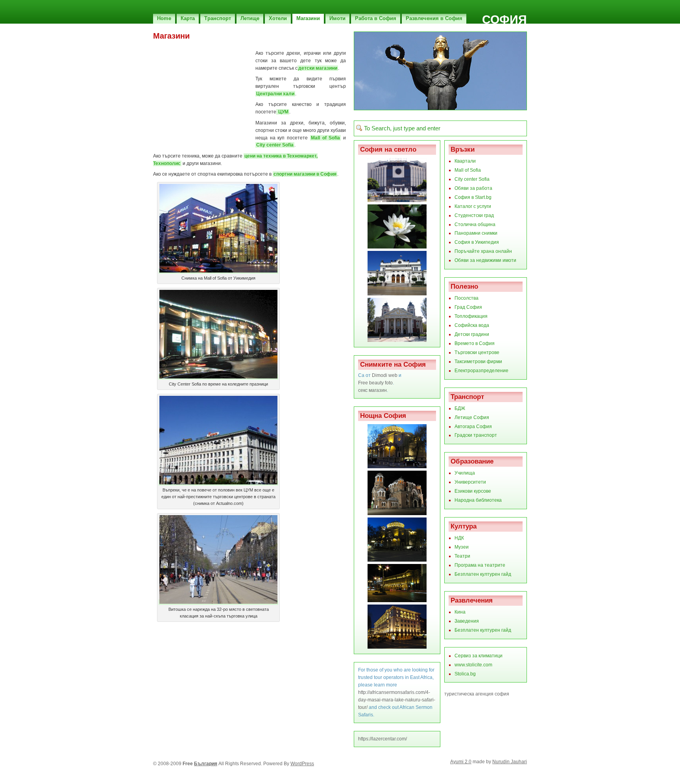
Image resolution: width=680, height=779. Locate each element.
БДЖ (460, 408)
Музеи (462, 547)
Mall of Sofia (325, 138)
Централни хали (275, 93)
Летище (249, 18)
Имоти (337, 18)
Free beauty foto (375, 383)
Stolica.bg (465, 674)
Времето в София (475, 343)
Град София (468, 307)
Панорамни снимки (476, 233)
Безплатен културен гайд (483, 574)
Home (164, 18)
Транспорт (217, 18)
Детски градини (472, 334)
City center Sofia (275, 145)
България (205, 763)
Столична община (475, 224)
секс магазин (372, 390)
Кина (460, 612)
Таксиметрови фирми (478, 361)
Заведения (467, 621)
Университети (470, 482)
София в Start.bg (473, 197)
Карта (188, 18)
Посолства (467, 298)
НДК (459, 538)
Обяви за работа (473, 188)
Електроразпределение (481, 370)
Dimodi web (384, 375)
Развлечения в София (434, 18)
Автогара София (473, 426)
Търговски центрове (477, 352)
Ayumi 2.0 (460, 761)
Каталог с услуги (473, 206)
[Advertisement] (245, 43)
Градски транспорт (476, 435)
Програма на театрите (480, 565)
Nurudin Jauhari (509, 761)
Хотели (278, 18)
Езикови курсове (473, 491)
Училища (465, 473)
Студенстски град (474, 215)
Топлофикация (471, 316)
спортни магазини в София (304, 174)
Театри (462, 556)
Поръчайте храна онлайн (483, 251)
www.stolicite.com (473, 665)
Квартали (465, 161)
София (504, 19)
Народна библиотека (478, 500)
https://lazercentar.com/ (382, 739)
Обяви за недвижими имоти (485, 260)
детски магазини (317, 68)
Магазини (308, 18)
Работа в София (375, 18)
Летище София (472, 417)
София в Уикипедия (477, 242)
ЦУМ (282, 112)
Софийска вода (472, 325)
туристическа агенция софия (476, 694)
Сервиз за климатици (479, 655)
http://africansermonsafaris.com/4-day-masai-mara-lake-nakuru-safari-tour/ (396, 700)
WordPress (302, 763)
